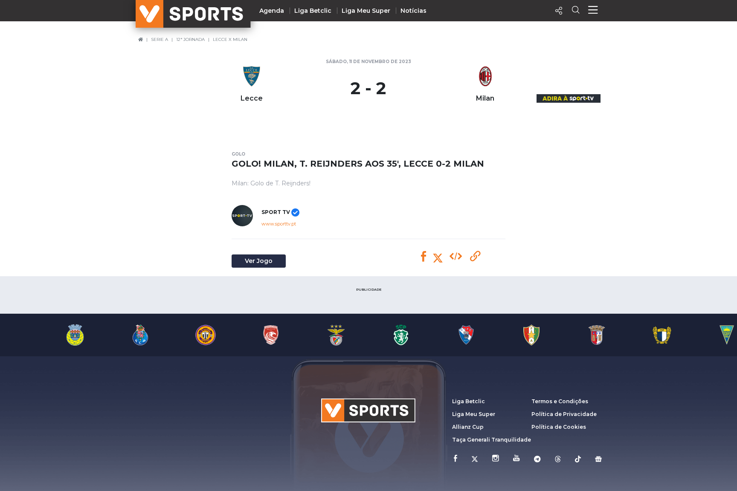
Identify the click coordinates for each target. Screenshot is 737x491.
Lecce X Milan (230, 39)
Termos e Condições (559, 401)
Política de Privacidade (564, 414)
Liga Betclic (312, 10)
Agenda (271, 10)
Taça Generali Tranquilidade (491, 439)
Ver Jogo (259, 261)
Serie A (159, 39)
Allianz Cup (468, 427)
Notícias (413, 10)
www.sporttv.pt (278, 224)
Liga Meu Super (366, 10)
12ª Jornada (190, 39)
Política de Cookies (558, 427)
